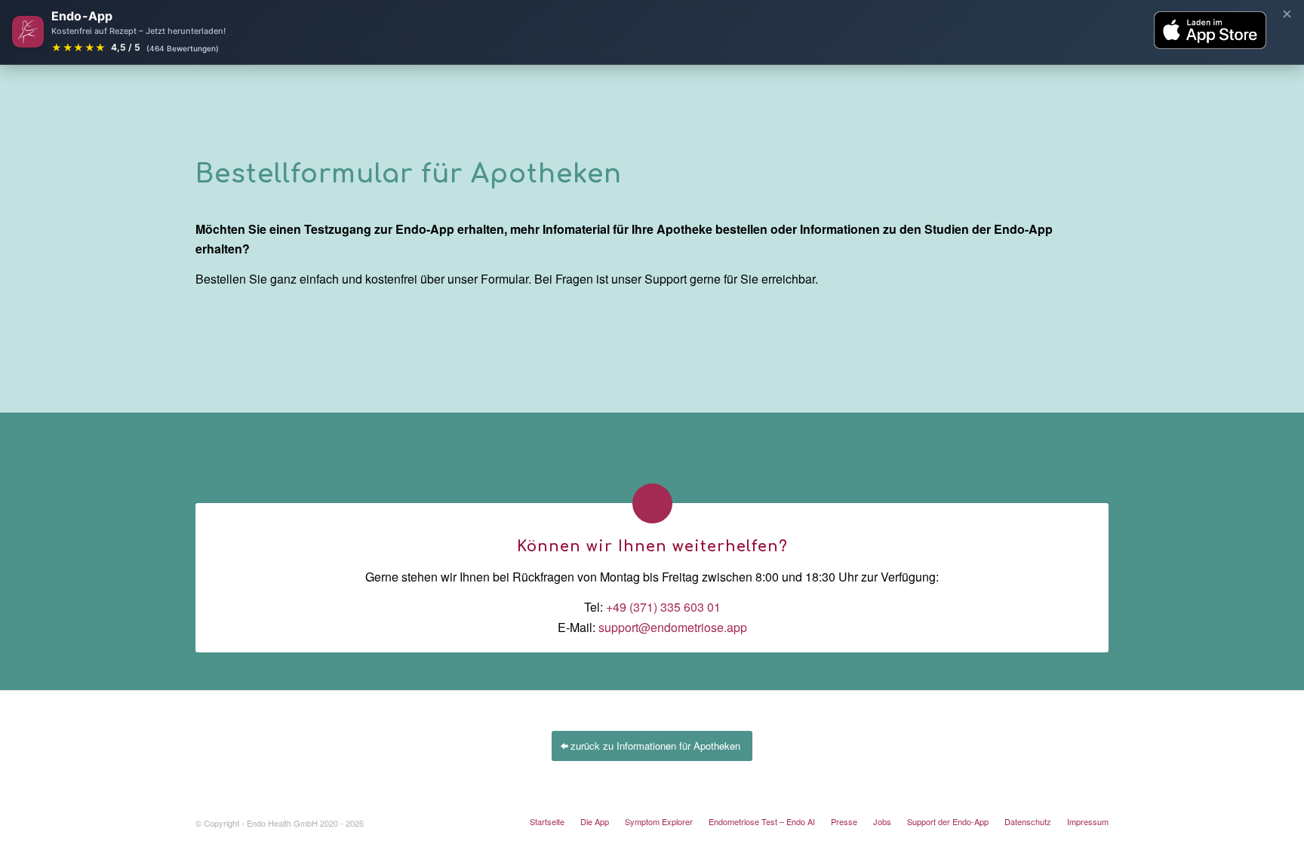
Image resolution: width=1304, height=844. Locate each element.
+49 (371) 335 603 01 (663, 606)
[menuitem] (547, 821)
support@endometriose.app (672, 627)
